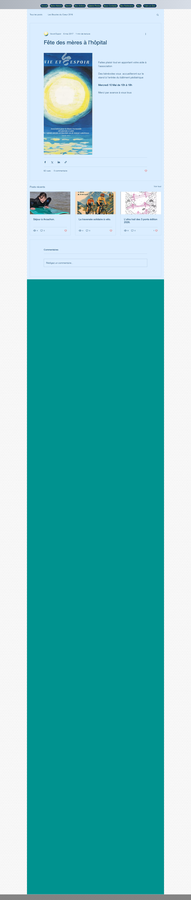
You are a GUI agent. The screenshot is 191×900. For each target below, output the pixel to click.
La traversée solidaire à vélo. (95, 219)
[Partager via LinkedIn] (58, 162)
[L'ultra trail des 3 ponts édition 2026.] (141, 203)
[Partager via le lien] (65, 162)
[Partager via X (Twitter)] (52, 162)
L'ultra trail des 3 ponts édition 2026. (140, 221)
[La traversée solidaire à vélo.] (95, 203)
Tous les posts (36, 14)
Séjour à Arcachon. (44, 219)
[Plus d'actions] (145, 33)
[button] (157, 15)
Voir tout (157, 186)
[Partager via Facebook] (45, 162)
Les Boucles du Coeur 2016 (60, 14)
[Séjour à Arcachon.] (50, 203)
